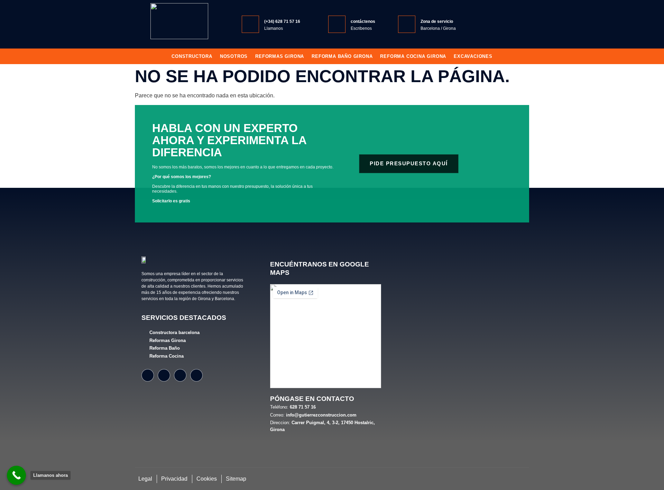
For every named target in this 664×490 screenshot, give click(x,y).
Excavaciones (473, 56)
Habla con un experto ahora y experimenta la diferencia (229, 140)
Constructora (192, 56)
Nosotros (234, 56)
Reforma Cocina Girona (413, 56)
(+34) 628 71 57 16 (282, 21)
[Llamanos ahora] (16, 475)
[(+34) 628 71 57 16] (250, 24)
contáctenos (363, 21)
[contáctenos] (336, 24)
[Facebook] (147, 375)
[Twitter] (180, 375)
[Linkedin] (196, 375)
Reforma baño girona (342, 56)
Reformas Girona (279, 56)
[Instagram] (164, 375)
